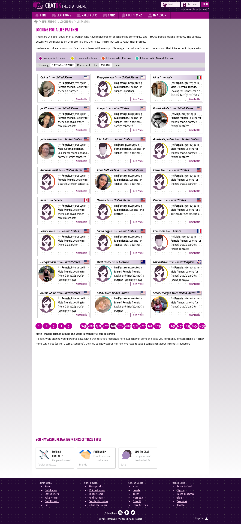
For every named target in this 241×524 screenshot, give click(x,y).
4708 (150, 326)
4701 (98, 326)
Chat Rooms (51, 490)
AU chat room (96, 497)
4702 (106, 326)
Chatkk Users (52, 494)
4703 (113, 326)
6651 (172, 326)
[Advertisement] (120, 391)
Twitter (181, 505)
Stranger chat (96, 486)
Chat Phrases (52, 501)
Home (48, 486)
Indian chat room (98, 505)
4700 (91, 326)
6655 (202, 326)
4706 (135, 326)
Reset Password (186, 494)
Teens (136, 494)
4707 (143, 326)
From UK (137, 501)
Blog (179, 497)
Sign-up (181, 490)
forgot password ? (201, 9)
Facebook (182, 501)
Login (205, 4)
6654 (195, 326)
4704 (120, 326)
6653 (187, 326)
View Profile (81, 99)
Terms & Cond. (184, 486)
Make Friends (49, 21)
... (76, 326)
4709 (158, 326)
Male (135, 486)
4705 (128, 326)
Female (136, 490)
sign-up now (186, 9)
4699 (83, 326)
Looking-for (66, 21)
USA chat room (97, 490)
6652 (180, 326)
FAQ (46, 505)
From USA (138, 497)
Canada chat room (98, 501)
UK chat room (96, 494)
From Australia (141, 505)
